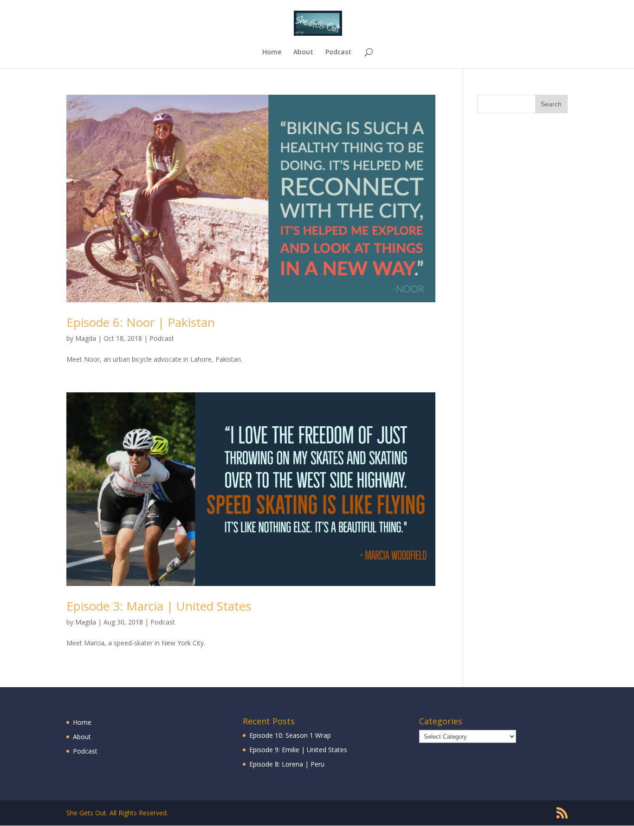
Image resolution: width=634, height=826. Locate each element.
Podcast (338, 52)
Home (271, 52)
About (303, 52)
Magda (85, 338)
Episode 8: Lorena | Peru (286, 764)
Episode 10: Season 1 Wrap (290, 735)
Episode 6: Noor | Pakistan (140, 322)
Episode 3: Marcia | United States (158, 606)
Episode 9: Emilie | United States (298, 749)
